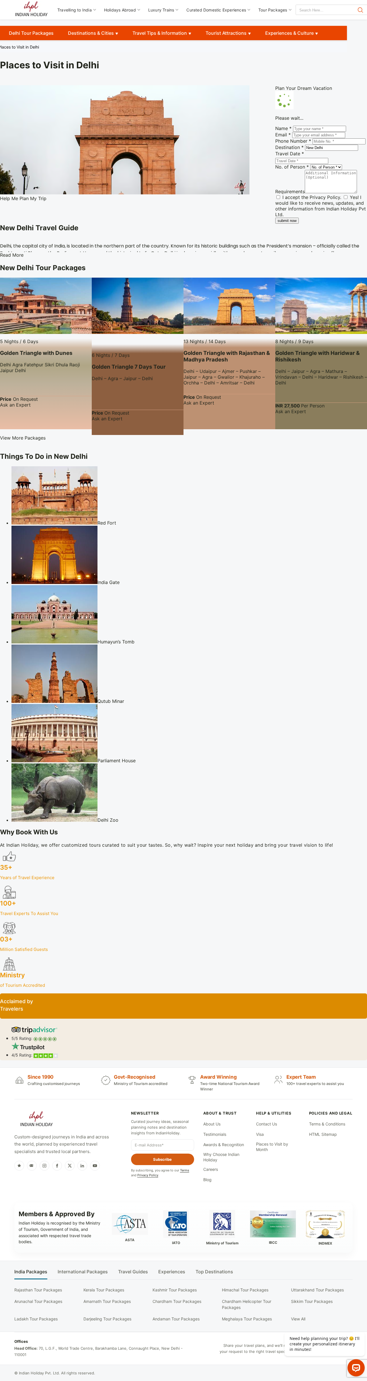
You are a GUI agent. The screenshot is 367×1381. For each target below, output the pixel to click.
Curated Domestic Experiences (216, 9)
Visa (260, 1134)
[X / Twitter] (70, 1166)
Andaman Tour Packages (176, 1318)
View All (298, 1318)
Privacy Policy (325, 197)
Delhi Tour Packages (31, 33)
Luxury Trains (161, 9)
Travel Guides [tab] (133, 1271)
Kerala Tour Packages (103, 1289)
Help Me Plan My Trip (23, 198)
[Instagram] (44, 1166)
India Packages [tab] (30, 1271)
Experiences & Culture (289, 33)
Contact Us (266, 1123)
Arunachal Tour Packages (38, 1301)
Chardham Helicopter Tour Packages (246, 1304)
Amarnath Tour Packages (107, 1301)
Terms (184, 1170)
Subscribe (162, 1159)
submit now (287, 220)
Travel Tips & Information (159, 33)
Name (283, 128)
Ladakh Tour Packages (36, 1318)
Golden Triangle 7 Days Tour (129, 366)
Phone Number (293, 141)
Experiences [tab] (171, 1271)
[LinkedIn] (82, 1166)
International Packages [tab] (83, 1271)
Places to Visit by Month (272, 1147)
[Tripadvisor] (32, 1166)
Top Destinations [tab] (214, 1271)
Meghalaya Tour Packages (247, 1318)
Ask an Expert (15, 405)
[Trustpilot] (19, 1166)
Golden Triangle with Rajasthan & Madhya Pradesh (227, 356)
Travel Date (289, 153)
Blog (207, 1179)
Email (283, 135)
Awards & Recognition (223, 1144)
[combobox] (322, 10)
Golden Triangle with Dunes (36, 353)
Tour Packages (272, 9)
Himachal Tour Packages (245, 1289)
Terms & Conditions (327, 1123)
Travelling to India (74, 9)
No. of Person (292, 167)
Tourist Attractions (226, 33)
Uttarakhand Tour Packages (317, 1289)
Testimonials (214, 1134)
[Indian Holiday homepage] (36, 1120)
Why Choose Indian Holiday (221, 1157)
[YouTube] (95, 1166)
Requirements (290, 191)
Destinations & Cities (91, 33)
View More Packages (23, 438)
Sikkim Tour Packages (312, 1301)
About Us (211, 1123)
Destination (289, 147)
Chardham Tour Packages (177, 1301)
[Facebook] (57, 1166)
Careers (210, 1169)
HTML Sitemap (323, 1134)
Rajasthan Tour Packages (38, 1289)
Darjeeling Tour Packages (107, 1318)
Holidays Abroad (120, 9)
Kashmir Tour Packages (175, 1289)
